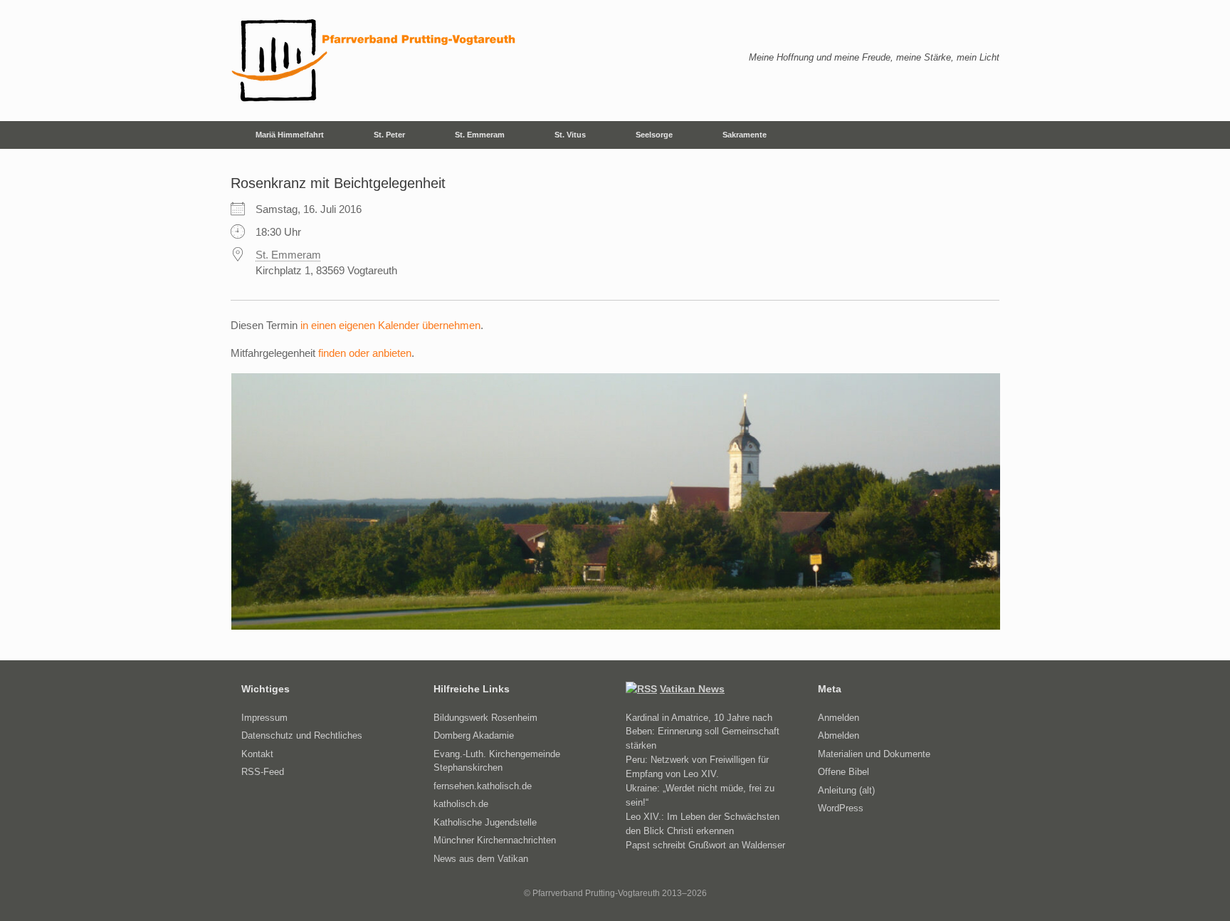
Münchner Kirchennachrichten (494, 840)
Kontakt (257, 754)
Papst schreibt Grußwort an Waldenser (705, 845)
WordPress (840, 808)
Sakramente (744, 134)
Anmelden (838, 717)
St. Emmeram (480, 134)
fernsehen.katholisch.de (482, 786)
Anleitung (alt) (846, 790)
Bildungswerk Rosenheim (485, 717)
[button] (978, 135)
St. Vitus (570, 134)
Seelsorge (654, 134)
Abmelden (838, 735)
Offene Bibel (843, 771)
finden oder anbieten (364, 353)
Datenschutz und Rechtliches (301, 735)
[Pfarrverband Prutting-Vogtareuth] (374, 60)
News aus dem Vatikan (480, 858)
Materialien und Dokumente (874, 754)
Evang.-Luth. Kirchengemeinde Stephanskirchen (496, 761)
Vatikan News (692, 688)
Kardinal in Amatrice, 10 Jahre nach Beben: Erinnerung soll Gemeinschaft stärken (702, 731)
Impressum (264, 717)
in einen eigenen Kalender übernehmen (390, 325)
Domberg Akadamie (473, 735)
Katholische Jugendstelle (485, 822)
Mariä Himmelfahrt (290, 134)
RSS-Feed (262, 771)
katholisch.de (460, 803)
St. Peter (389, 134)
